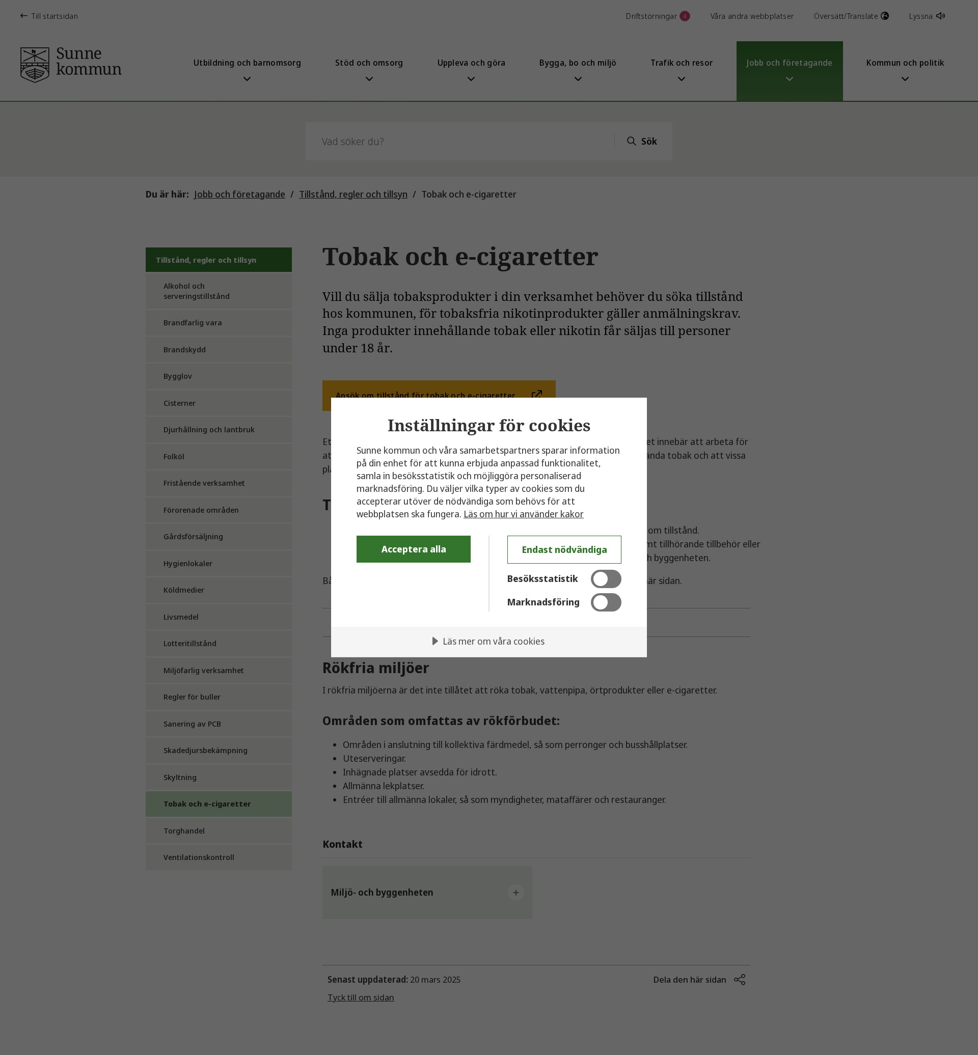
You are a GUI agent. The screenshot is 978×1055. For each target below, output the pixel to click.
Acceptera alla (414, 549)
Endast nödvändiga (564, 549)
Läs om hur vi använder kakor (524, 514)
